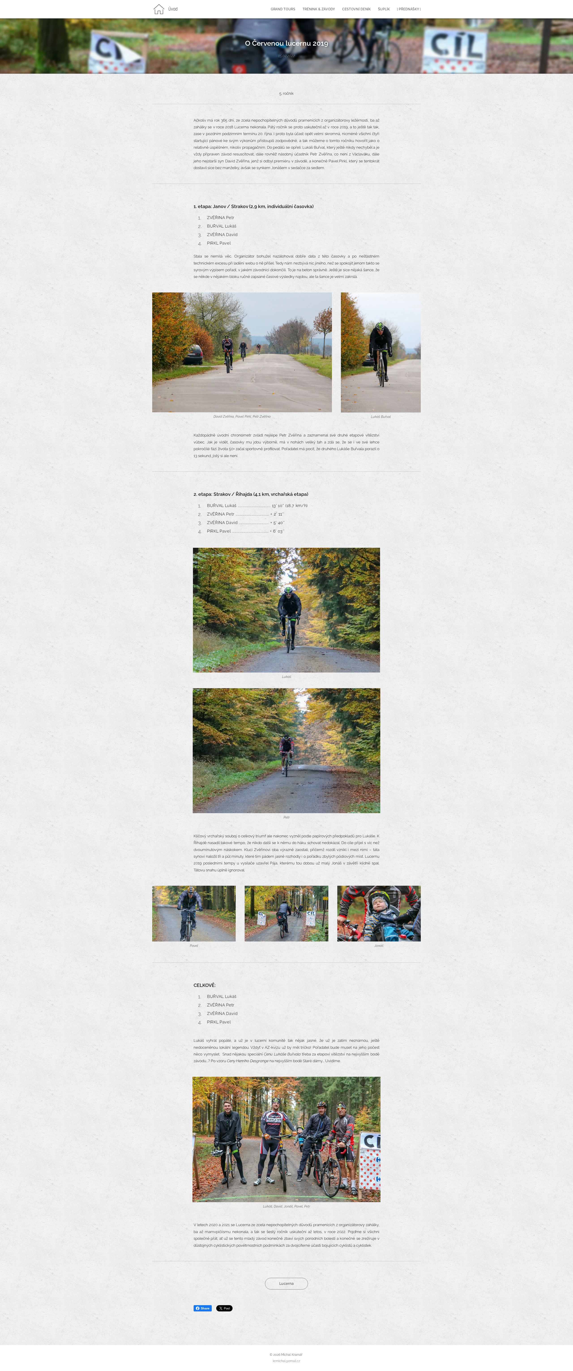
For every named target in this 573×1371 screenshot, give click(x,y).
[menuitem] (284, 9)
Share (205, 1308)
